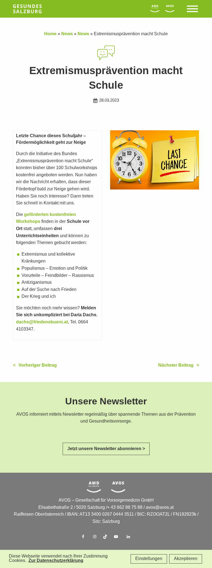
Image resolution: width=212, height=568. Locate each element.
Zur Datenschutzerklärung (55, 560)
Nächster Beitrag (176, 365)
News (67, 34)
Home (50, 34)
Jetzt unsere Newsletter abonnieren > (106, 449)
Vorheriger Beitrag (37, 365)
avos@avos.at (160, 507)
